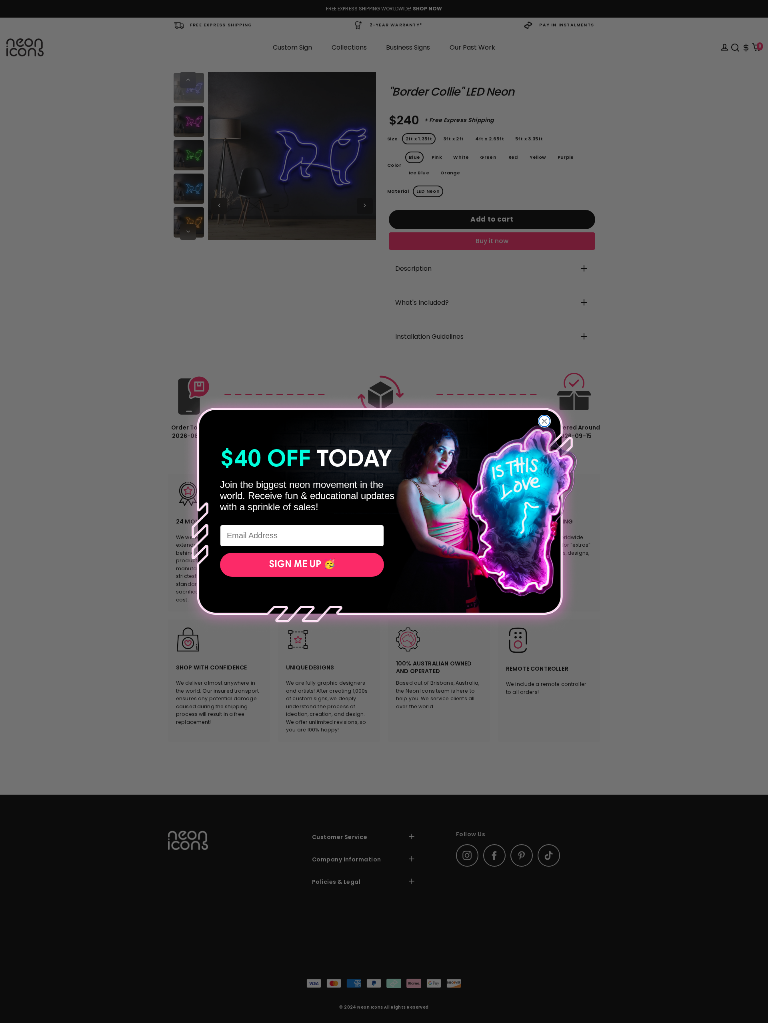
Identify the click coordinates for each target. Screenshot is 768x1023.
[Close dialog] (544, 421)
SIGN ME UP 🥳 (302, 564)
